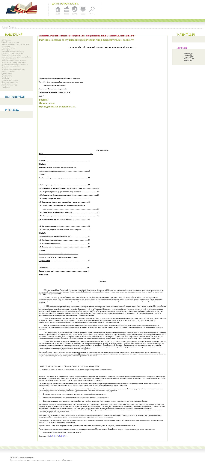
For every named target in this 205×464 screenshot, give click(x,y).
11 (66, 436)
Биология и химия (8, 71)
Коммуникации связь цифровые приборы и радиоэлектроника (16, 58)
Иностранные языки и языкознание (14, 62)
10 (64, 436)
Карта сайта (6, 87)
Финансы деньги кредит (10, 42)
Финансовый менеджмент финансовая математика (15, 45)
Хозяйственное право (9, 84)
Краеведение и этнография (11, 55)
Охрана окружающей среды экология (15, 64)
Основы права (7, 75)
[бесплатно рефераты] (22, 8)
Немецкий (5, 78)
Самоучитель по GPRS (10, 86)
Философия (6, 50)
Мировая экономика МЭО (11, 80)
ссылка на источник (53, 460)
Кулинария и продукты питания (13, 53)
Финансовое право (8, 48)
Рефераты (12, 27)
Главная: (5, 27)
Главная (4, 39)
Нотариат (5, 68)
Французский (6, 41)
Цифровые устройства (10, 82)
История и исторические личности (14, 60)
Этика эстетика (7, 73)
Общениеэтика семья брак (11, 66)
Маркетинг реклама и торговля (13, 51)
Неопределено (7, 77)
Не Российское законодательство (13, 69)
